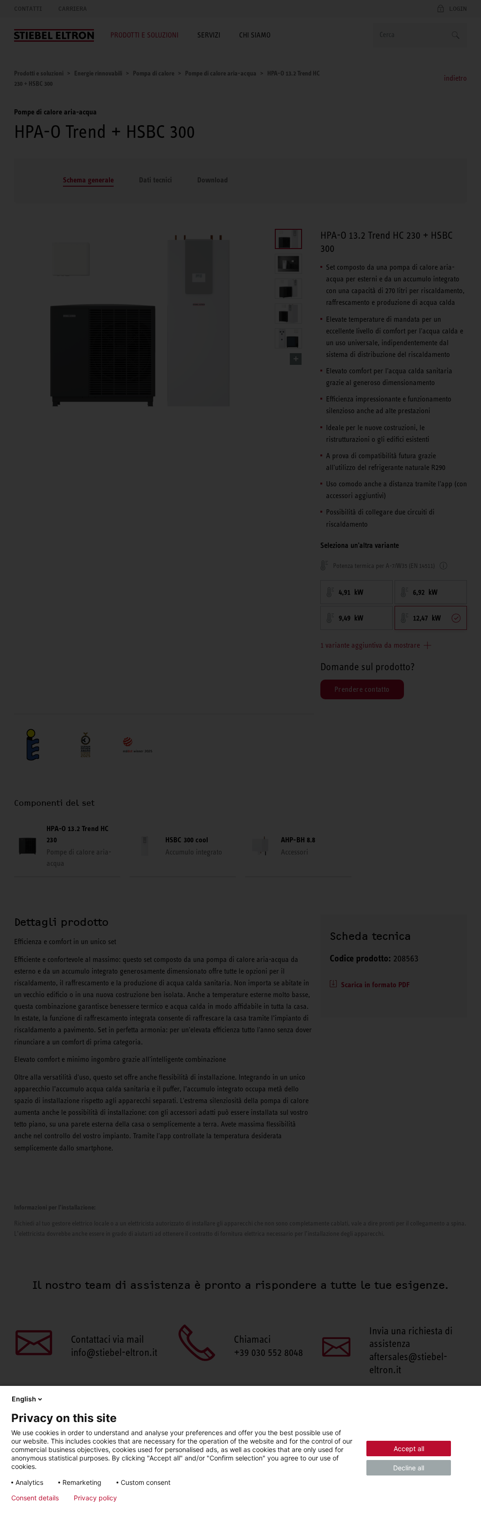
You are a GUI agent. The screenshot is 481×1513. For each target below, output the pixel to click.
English (24, 1399)
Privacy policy (95, 1498)
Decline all (408, 1468)
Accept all (409, 1448)
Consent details (35, 1498)
